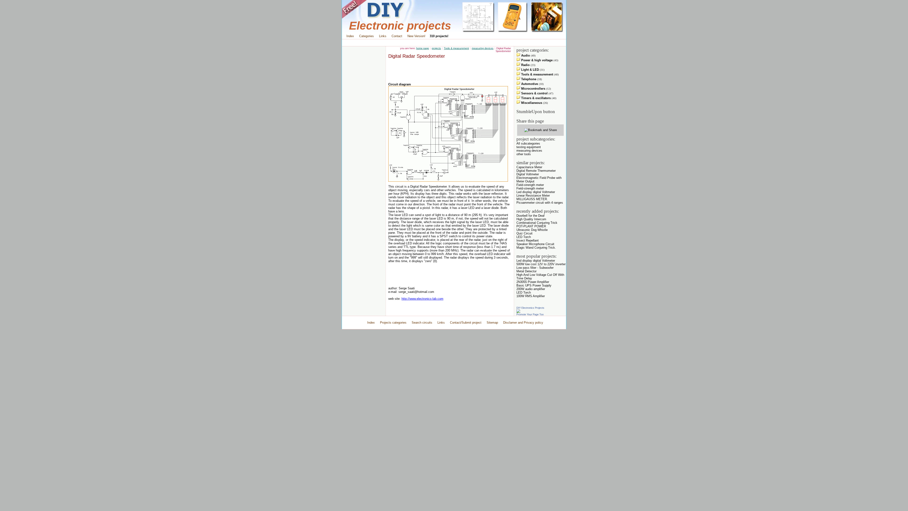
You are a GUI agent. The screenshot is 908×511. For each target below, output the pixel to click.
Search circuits (422, 322)
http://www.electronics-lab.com (422, 298)
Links (382, 36)
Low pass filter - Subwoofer (535, 267)
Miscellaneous (531, 103)
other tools (523, 154)
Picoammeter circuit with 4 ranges (539, 202)
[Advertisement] (454, 42)
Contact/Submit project (466, 322)
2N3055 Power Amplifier (532, 282)
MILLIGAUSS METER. (532, 199)
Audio (525, 55)
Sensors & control (534, 93)
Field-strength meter (530, 185)
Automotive (529, 84)
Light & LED (529, 69)
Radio (525, 65)
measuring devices (482, 48)
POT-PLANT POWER (531, 226)
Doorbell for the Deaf (530, 215)
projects (436, 48)
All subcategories (528, 143)
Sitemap (492, 322)
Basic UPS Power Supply (533, 285)
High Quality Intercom (531, 219)
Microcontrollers (532, 88)
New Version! (416, 36)
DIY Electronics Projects (530, 307)
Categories (366, 36)
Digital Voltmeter (527, 174)
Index (350, 36)
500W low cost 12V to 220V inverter (541, 264)
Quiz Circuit (524, 233)
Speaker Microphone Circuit (535, 244)
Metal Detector (526, 271)
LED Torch (523, 237)
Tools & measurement (456, 48)
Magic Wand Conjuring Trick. (536, 247)
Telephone (528, 79)
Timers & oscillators (535, 98)
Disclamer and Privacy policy (523, 322)
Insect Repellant (527, 240)
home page (422, 48)
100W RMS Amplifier (530, 296)
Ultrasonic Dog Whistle (532, 230)
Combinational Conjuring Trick (536, 223)
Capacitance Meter (529, 167)
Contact (397, 36)
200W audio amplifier (530, 289)
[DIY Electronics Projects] (518, 312)
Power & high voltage (536, 60)
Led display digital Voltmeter (535, 192)
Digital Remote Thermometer (536, 170)
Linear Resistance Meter (533, 195)
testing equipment (528, 147)
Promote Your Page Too (530, 314)
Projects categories (393, 322)
